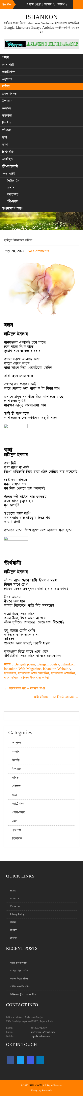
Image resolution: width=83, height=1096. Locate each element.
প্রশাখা (11, 187)
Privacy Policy (17, 914)
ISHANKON (35, 1085)
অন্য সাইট (8, 173)
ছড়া (4, 137)
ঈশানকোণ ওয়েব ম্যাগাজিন (33, 673)
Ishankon (68, 664)
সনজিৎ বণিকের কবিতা (19, 971)
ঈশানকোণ (10, 673)
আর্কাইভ (7, 159)
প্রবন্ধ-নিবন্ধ (9, 93)
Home (13, 890)
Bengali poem (25, 664)
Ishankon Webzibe (56, 669)
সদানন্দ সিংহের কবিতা (19, 978)
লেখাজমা (13, 930)
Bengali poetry (48, 664)
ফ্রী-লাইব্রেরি (10, 166)
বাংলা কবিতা (11, 678)
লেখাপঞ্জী (8, 64)
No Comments (38, 251)
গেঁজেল (6, 130)
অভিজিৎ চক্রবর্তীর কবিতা (20, 986)
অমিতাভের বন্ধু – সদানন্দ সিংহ (24, 688)
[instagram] (30, 1060)
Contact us (15, 906)
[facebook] (10, 1060)
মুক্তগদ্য (7, 115)
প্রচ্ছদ (5, 57)
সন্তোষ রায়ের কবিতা (18, 963)
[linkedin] (40, 1060)
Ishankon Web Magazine (22, 669)
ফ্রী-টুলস (12, 201)
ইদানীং (6, 123)
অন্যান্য (6, 108)
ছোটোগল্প (9, 72)
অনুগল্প (7, 79)
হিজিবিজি (7, 152)
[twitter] (20, 1060)
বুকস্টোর (12, 194)
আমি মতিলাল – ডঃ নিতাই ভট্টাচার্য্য (56, 697)
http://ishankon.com (40, 1036)
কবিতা (6, 86)
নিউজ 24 (13, 181)
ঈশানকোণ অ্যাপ (12, 208)
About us (14, 898)
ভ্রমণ (5, 144)
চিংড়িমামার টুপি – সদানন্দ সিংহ (23, 994)
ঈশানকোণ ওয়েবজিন (63, 673)
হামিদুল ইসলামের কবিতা (35, 678)
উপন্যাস (7, 101)
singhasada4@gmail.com (43, 1032)
